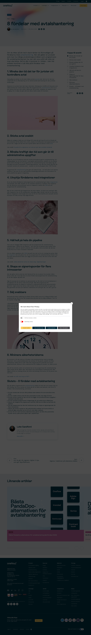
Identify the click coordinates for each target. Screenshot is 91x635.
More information (64, 327)
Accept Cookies (26, 327)
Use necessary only (38, 327)
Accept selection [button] (51, 327)
